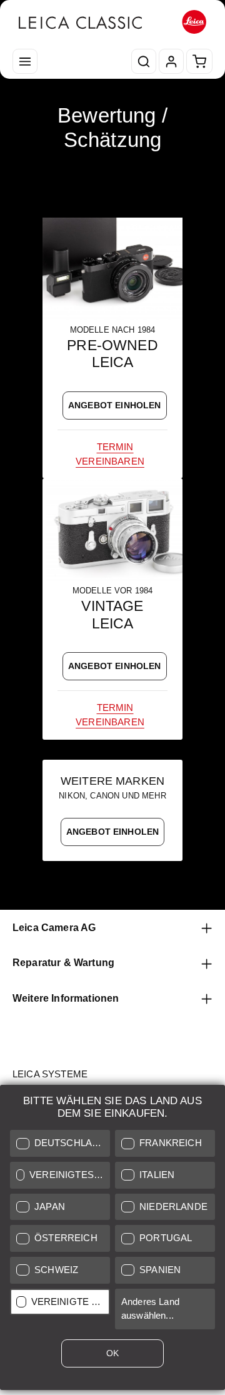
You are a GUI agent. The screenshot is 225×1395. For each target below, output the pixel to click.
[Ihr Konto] (171, 61)
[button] (60, 1143)
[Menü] (25, 61)
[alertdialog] (112, 1240)
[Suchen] (143, 61)
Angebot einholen (114, 405)
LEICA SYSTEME (50, 1074)
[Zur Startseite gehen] (112, 22)
